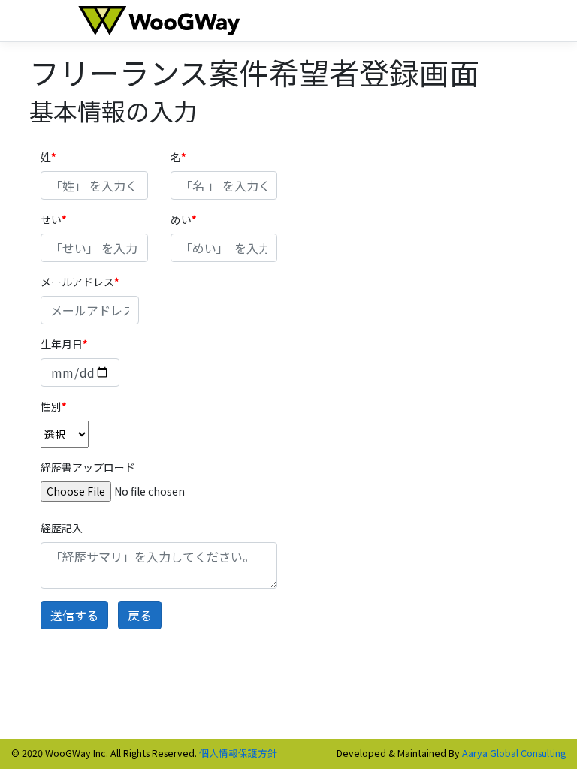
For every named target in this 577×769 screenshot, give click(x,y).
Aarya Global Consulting (514, 753)
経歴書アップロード (88, 467)
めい (181, 219)
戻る (140, 615)
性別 (51, 406)
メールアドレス (77, 281)
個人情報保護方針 (238, 753)
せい (51, 219)
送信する (74, 615)
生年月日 (62, 343)
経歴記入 (62, 527)
